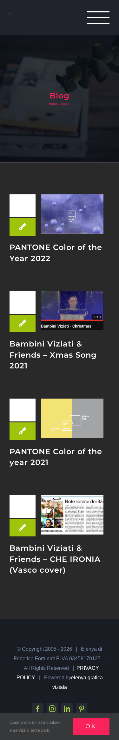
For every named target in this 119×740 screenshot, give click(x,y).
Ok (91, 726)
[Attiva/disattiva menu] (98, 17)
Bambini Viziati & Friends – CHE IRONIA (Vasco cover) (55, 559)
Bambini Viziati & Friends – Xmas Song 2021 (53, 354)
